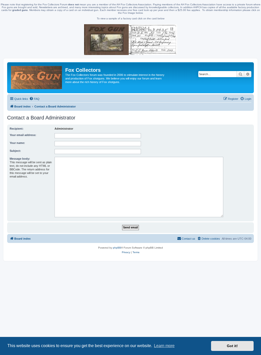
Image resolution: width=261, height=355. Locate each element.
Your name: (17, 142)
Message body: (20, 158)
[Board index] (36, 77)
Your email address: (23, 134)
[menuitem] (34, 99)
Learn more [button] (164, 346)
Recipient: (16, 128)
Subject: (15, 150)
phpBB (117, 247)
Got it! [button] (232, 346)
